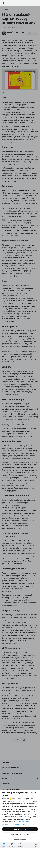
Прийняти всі (20, 829)
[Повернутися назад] (3, 3)
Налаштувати (20, 839)
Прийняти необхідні (20, 834)
